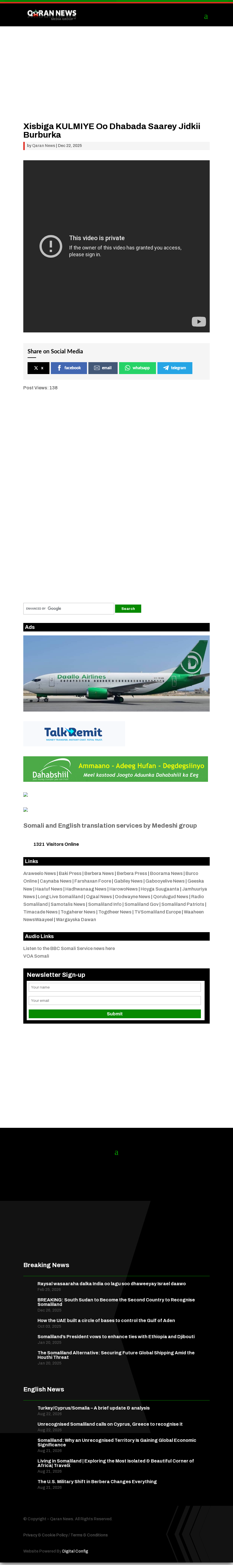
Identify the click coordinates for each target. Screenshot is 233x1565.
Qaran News (43, 146)
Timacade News (40, 911)
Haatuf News (49, 889)
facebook (73, 368)
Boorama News (166, 873)
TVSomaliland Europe (157, 911)
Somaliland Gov (141, 904)
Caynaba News (56, 881)
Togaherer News (78, 911)
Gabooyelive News (165, 881)
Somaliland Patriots (182, 904)
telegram (178, 368)
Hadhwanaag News (86, 889)
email (106, 368)
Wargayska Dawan (76, 919)
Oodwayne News (132, 896)
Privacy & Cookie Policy (45, 1535)
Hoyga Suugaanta (160, 889)
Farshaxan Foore (92, 881)
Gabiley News (128, 881)
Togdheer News (115, 911)
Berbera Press (132, 873)
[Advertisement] (116, 82)
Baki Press (70, 873)
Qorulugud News (170, 896)
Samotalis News (68, 904)
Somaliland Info (105, 904)
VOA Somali (36, 956)
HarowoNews (123, 889)
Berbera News (99, 873)
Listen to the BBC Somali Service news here (69, 948)
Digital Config (75, 1551)
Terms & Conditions (89, 1535)
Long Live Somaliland (60, 896)
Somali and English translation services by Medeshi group (110, 825)
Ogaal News (99, 896)
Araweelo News (39, 873)
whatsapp (141, 368)
